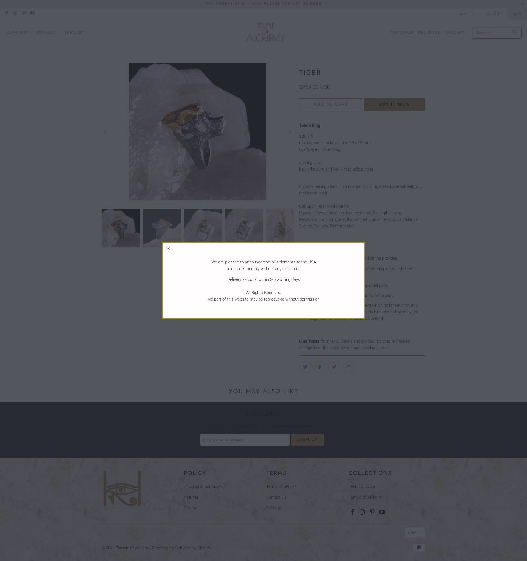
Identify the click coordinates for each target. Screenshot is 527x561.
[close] (168, 248)
